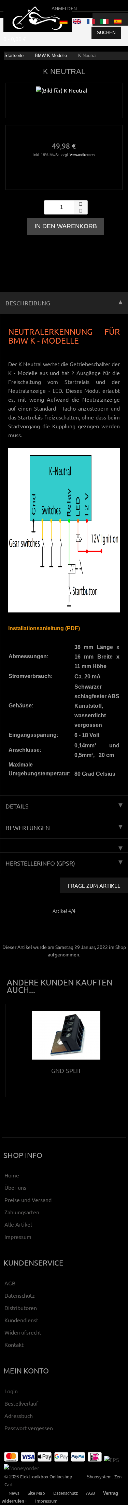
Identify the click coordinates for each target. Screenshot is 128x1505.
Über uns (15, 1187)
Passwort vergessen (28, 1427)
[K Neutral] (61, 94)
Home (11, 1175)
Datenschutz (19, 1295)
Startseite (14, 55)
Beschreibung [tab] (27, 302)
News (14, 1493)
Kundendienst (21, 1319)
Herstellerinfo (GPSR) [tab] (40, 863)
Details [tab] (17, 806)
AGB (9, 1283)
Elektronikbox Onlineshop (46, 1476)
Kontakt (14, 1344)
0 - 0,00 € (14, 38)
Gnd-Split (66, 1070)
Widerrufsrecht (22, 1332)
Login (11, 1390)
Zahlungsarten (21, 1212)
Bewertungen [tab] (27, 827)
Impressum (17, 1236)
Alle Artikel (18, 1224)
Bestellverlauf (21, 1403)
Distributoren (20, 1307)
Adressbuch (18, 1415)
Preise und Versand (28, 1199)
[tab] (64, 846)
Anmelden (64, 8)
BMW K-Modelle (51, 55)
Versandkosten (82, 155)
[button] (80, 204)
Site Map (36, 1493)
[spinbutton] (65, 208)
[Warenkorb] (122, 19)
